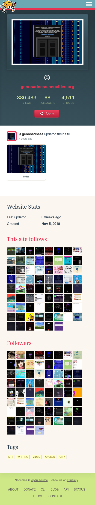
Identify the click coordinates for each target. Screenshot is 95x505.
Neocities (21, 480)
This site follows (27, 239)
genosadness (32, 133)
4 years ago (25, 138)
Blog (54, 489)
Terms (38, 496)
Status (79, 489)
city (62, 456)
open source (39, 480)
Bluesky (72, 480)
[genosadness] (12, 136)
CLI (43, 489)
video (36, 456)
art (10, 456)
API (66, 489)
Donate (30, 489)
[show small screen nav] (89, 4)
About (13, 489)
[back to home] (8, 6)
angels (50, 456)
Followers (19, 343)
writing (23, 456)
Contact (55, 496)
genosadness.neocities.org (47, 87)
